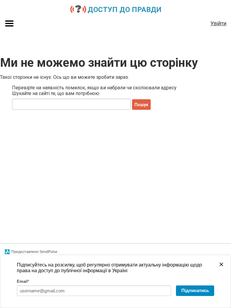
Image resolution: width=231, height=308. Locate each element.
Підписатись (195, 290)
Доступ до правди (125, 9)
